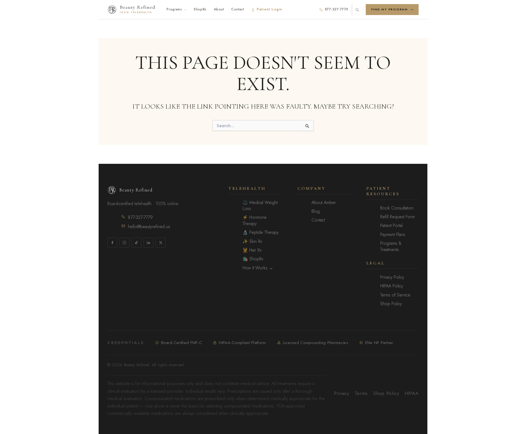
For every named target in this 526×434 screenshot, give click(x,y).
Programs (174, 9)
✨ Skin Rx (252, 241)
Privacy (341, 393)
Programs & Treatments (391, 246)
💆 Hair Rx (251, 250)
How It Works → (257, 268)
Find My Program (389, 9)
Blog (315, 211)
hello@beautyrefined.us (149, 226)
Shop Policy (391, 304)
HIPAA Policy (391, 286)
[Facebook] (112, 242)
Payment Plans (392, 235)
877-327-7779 (336, 9)
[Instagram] (124, 242)
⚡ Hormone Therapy (254, 220)
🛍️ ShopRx (252, 259)
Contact (237, 9)
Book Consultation (396, 208)
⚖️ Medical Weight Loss (260, 206)
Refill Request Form (397, 217)
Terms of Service (395, 295)
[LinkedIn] (148, 242)
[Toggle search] (357, 10)
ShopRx (200, 9)
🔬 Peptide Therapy (260, 232)
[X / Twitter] (160, 242)
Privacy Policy (392, 277)
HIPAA (412, 393)
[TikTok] (136, 242)
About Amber (323, 203)
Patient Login (269, 9)
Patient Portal (391, 226)
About (219, 9)
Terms (361, 393)
